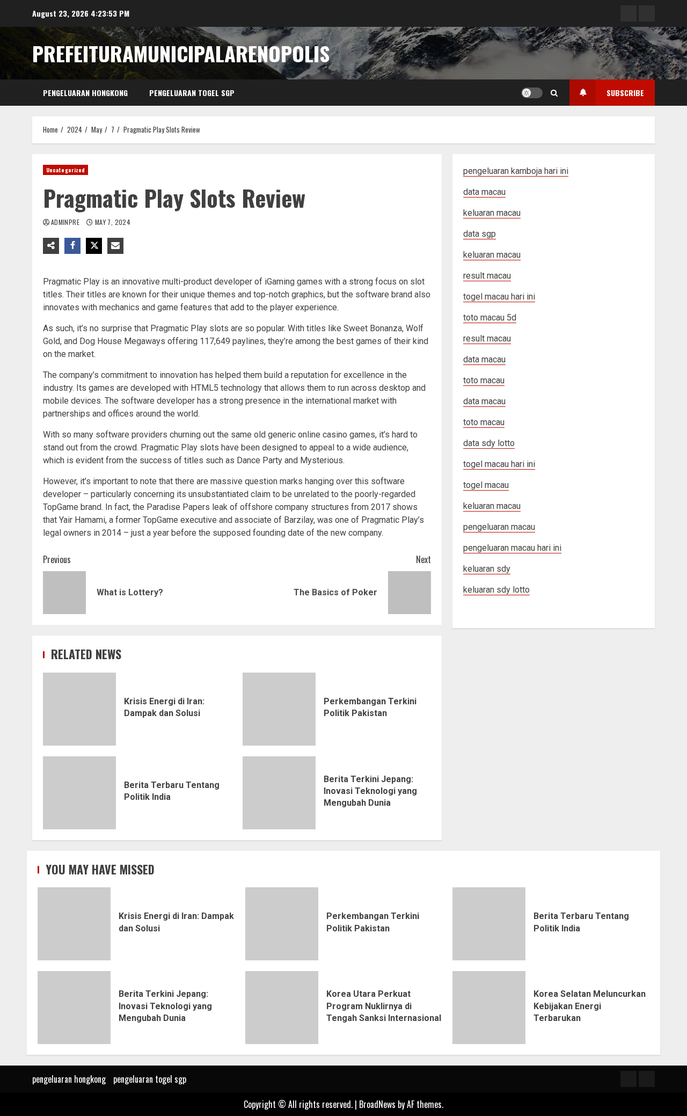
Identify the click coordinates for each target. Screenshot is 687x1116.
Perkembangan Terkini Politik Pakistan (279, 709)
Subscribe (625, 92)
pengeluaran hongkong (85, 92)
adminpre (66, 222)
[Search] (554, 93)
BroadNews (377, 1104)
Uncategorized (65, 170)
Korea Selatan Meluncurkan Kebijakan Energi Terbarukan (488, 1007)
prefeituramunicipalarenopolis (181, 53)
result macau (487, 338)
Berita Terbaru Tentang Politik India (79, 792)
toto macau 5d (489, 317)
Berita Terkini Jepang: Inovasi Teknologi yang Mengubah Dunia (279, 792)
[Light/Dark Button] (532, 92)
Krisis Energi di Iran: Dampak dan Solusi (79, 709)
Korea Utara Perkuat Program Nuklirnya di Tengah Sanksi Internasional (281, 1007)
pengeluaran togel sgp (192, 92)
